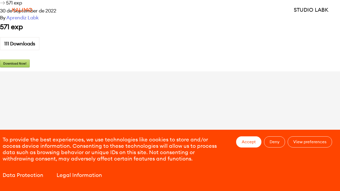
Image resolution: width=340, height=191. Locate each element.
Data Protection (23, 175)
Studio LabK (311, 9)
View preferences (309, 141)
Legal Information (79, 175)
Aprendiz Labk (22, 18)
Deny (274, 141)
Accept (249, 141)
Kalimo (22, 9)
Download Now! (15, 63)
